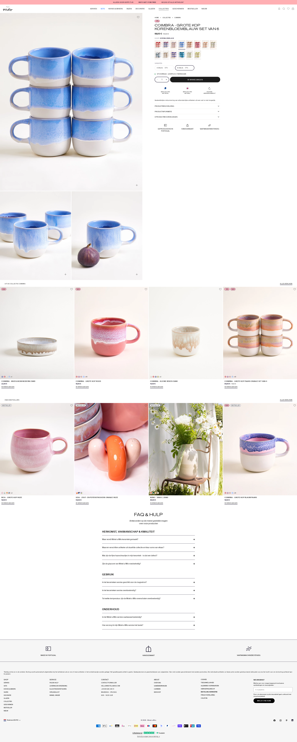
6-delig (182, 68)
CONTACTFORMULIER (109, 683)
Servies (93, 9)
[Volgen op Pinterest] (286, 720)
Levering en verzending (58, 686)
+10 (86, 377)
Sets (103, 9)
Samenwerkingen (160, 686)
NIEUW (204, 9)
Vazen (129, 9)
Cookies (204, 679)
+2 (11, 493)
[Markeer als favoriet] (138, 17)
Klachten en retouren (58, 689)
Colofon (204, 698)
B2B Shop (157, 692)
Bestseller (193, 9)
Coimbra (177, 18)
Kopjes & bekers (115, 9)
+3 (160, 377)
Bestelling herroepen (209, 692)
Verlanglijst (54, 692)
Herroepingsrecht (208, 689)
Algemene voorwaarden (210, 686)
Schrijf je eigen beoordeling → (148, 736)
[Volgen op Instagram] (280, 720)
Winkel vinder (55, 695)
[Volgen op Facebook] (274, 720)
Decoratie (140, 9)
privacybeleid (260, 696)
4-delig (162, 68)
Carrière (157, 689)
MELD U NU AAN (264, 701)
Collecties (164, 9)
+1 (11, 377)
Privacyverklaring (208, 695)
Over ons (157, 683)
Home (157, 18)
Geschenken (178, 9)
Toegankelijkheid (207, 683)
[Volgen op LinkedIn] (292, 720)
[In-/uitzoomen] (136, 185)
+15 (160, 493)
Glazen (151, 9)
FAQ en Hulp (54, 683)
